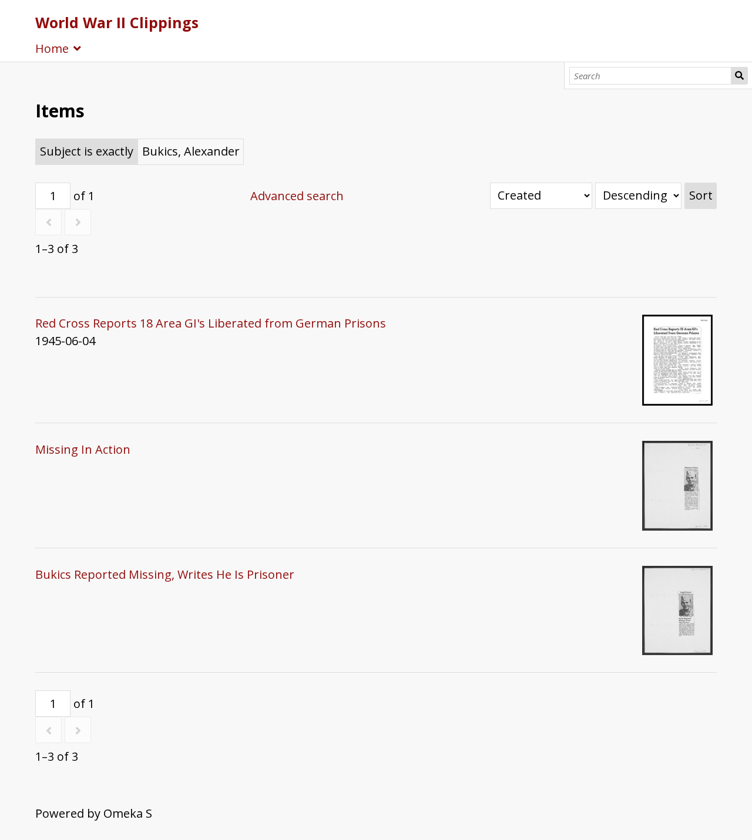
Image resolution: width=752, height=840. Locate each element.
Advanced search (297, 196)
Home (52, 48)
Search (739, 76)
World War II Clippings (117, 22)
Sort (701, 195)
